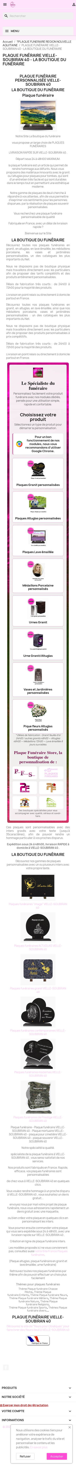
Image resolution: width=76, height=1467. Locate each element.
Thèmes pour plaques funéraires (38, 1284)
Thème (38, 1292)
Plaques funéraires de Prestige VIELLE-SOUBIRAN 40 (38, 1119)
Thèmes (53, 1307)
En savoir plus (38, 1447)
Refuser (25, 1456)
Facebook (6, 1367)
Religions (43, 1304)
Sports (43, 1307)
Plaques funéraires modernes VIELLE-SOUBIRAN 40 (38, 1074)
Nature (34, 1301)
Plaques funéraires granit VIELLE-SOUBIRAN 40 (38, 990)
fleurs (63, 1295)
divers (42, 1310)
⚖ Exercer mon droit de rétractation (24, 1405)
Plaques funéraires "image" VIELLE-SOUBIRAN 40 (38, 906)
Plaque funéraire (49, 1295)
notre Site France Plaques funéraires (49, 1253)
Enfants (24, 1295)
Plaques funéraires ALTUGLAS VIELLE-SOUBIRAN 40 (38, 947)
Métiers (43, 1298)
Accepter (56, 1456)
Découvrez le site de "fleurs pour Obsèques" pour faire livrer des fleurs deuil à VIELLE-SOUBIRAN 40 (38, 1328)
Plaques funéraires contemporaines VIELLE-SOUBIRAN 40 (38, 1032)
